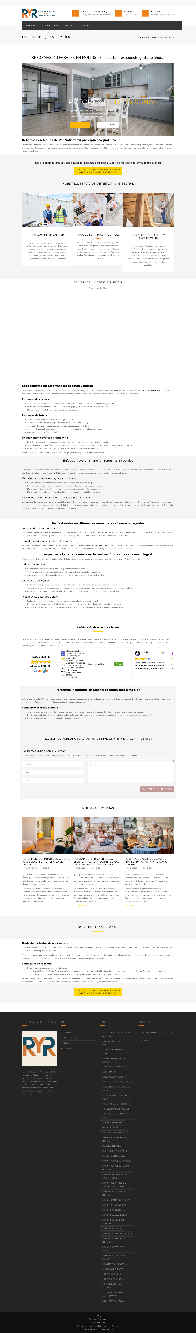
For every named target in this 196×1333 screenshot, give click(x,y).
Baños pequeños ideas (112, 1077)
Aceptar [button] (119, 664)
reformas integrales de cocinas (113, 1249)
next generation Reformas (114, 1151)
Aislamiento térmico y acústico (112, 1052)
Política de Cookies (98, 1322)
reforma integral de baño (114, 1205)
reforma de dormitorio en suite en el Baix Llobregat (114, 1185)
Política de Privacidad (98, 1319)
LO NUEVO (45, 108)
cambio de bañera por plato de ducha (116, 1097)
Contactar (84, 25)
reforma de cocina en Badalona (116, 1161)
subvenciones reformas (113, 1279)
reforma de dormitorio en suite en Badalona (114, 1176)
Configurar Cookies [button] (96, 664)
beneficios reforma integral (115, 1082)
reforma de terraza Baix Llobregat (113, 1193)
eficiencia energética (112, 1127)
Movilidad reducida (111, 1146)
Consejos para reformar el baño (114, 1116)
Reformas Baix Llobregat (114, 1210)
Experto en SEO (106, 1329)
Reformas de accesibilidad (114, 1215)
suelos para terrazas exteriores (112, 1286)
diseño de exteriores (112, 1122)
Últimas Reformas (50, 25)
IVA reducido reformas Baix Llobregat (115, 1139)
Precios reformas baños (113, 1156)
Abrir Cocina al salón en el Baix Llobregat (117, 1035)
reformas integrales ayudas (115, 1233)
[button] (172, 664)
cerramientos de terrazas (114, 1104)
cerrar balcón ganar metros (115, 1109)
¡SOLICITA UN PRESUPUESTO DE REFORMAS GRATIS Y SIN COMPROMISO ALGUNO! (98, 170)
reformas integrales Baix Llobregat (114, 1240)
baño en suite (108, 1072)
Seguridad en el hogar (112, 1269)
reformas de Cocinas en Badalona (113, 1222)
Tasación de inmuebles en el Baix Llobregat (115, 1294)
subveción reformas (111, 1274)
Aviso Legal (98, 1315)
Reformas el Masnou (111, 1228)
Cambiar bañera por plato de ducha (115, 1089)
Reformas (31, 25)
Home (140, 37)
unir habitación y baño (113, 1301)
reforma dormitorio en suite (116, 1200)
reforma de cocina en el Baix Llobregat (115, 1168)
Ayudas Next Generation (113, 1067)
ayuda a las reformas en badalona (113, 1060)
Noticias (69, 25)
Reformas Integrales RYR (32, 1072)
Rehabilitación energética (114, 1264)
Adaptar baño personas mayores (113, 1043)
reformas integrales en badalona (113, 1257)
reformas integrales (99, 545)
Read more (29, 906)
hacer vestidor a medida (113, 1132)
